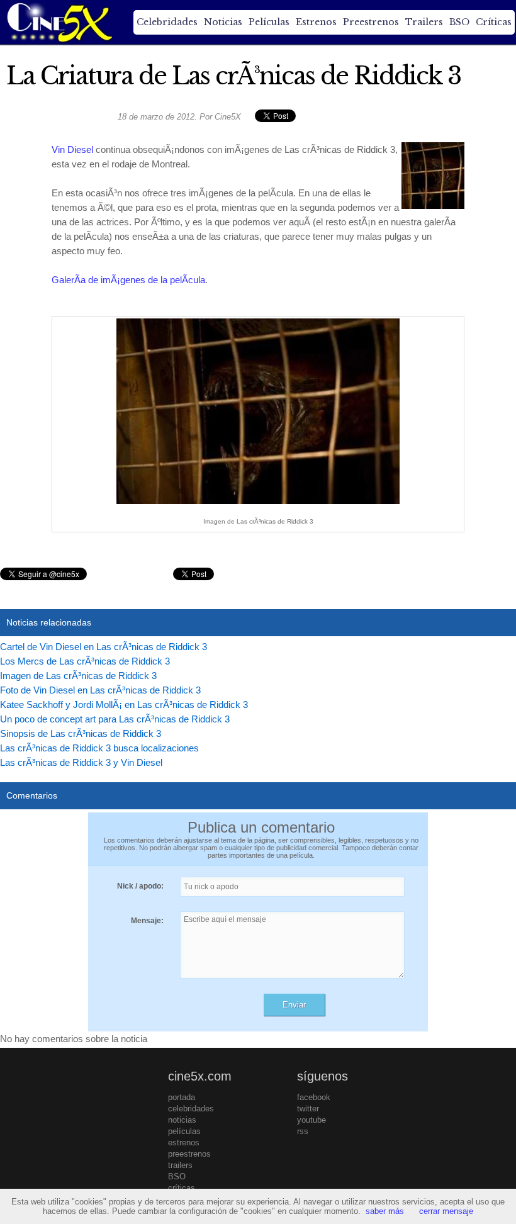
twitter (308, 1108)
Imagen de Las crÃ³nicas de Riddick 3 (78, 675)
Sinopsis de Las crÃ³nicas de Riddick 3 (80, 733)
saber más (385, 1211)
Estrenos (316, 22)
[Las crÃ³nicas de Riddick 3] (258, 503)
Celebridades (167, 22)
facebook (313, 1097)
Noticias (223, 22)
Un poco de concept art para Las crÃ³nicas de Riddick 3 (115, 719)
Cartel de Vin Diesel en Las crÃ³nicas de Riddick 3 (103, 646)
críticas (181, 1188)
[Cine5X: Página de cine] (58, 22)
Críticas (494, 22)
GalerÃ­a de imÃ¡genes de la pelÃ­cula (128, 279)
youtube (311, 1120)
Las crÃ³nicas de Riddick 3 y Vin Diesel (81, 762)
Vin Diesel (72, 149)
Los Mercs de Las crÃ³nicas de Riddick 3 (85, 661)
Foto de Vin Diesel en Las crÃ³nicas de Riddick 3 (100, 690)
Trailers (424, 22)
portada (181, 1097)
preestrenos (189, 1154)
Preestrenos (371, 22)
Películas (269, 22)
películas (184, 1131)
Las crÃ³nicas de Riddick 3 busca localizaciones (99, 748)
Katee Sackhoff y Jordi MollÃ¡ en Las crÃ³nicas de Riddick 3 (124, 704)
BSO (459, 22)
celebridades (191, 1108)
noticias (182, 1120)
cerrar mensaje (446, 1211)
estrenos (183, 1142)
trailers (180, 1165)
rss (302, 1131)
